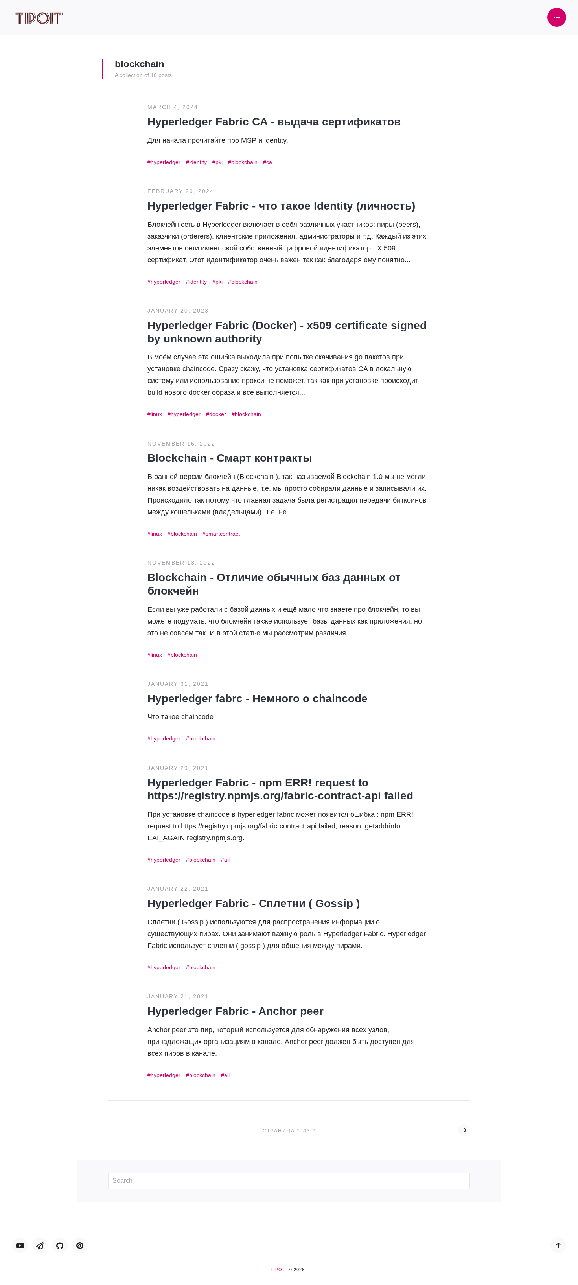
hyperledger (165, 162)
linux (156, 414)
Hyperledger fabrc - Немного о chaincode (257, 698)
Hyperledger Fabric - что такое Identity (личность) (281, 206)
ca (269, 162)
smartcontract (223, 533)
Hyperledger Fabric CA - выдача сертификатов (274, 122)
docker (217, 414)
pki (219, 162)
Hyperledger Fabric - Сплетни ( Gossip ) (253, 903)
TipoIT (279, 1269)
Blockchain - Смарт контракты (229, 458)
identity (198, 162)
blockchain (244, 162)
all (227, 859)
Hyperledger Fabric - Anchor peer (235, 1011)
